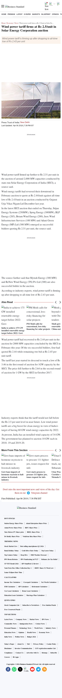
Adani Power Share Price (13, 528)
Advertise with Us (32, 653)
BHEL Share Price (33, 532)
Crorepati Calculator (30, 582)
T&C (28, 644)
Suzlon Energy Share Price (13, 523)
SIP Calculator (23, 587)
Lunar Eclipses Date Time (13, 572)
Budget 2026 (31, 637)
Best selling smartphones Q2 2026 (32, 546)
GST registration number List (45, 648)
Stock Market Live (10, 546)
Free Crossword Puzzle (12, 610)
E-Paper (27, 14)
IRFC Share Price (31, 528)
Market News (34, 619)
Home (3, 14)
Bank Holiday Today (11, 551)
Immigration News (26, 624)
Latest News (8, 619)
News (16, 23)
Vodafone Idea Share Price (32, 536)
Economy (10, 23)
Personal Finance (10, 628)
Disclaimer (8, 648)
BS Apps (16, 657)
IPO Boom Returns (11, 559)
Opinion (55, 14)
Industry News (51, 628)
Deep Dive (24, 555)
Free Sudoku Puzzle (49, 605)
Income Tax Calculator (12, 582)
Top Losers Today (47, 551)
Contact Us (19, 653)
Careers (7, 657)
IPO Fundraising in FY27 (29, 559)
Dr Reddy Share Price (12, 536)
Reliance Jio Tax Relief (49, 559)
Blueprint (45, 14)
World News (38, 628)
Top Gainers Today (11, 555)
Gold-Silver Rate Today (30, 551)
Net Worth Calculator (49, 582)
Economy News (44, 632)
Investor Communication (23, 648)
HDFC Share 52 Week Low (44, 568)
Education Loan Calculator (13, 595)
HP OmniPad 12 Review (30, 564)
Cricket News (40, 624)
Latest (19, 14)
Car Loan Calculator (11, 591)
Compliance (8, 653)
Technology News (25, 628)
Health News (31, 632)
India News (8, 637)
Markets (36, 14)
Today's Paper (9, 644)
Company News (21, 619)
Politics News (19, 637)
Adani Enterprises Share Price (36, 523)
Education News (9, 632)
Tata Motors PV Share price (14, 532)
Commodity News (10, 624)
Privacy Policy (38, 644)
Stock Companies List (11, 605)
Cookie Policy (51, 644)
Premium (11, 14)
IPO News (45, 619)
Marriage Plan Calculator (35, 595)
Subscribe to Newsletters (30, 605)
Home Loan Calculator (30, 591)
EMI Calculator (9, 587)
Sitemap (44, 653)
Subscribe (53, 653)
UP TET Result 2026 (11, 564)
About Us (20, 644)
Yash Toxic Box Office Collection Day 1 (18, 568)
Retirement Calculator (39, 587)
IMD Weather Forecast (39, 555)
